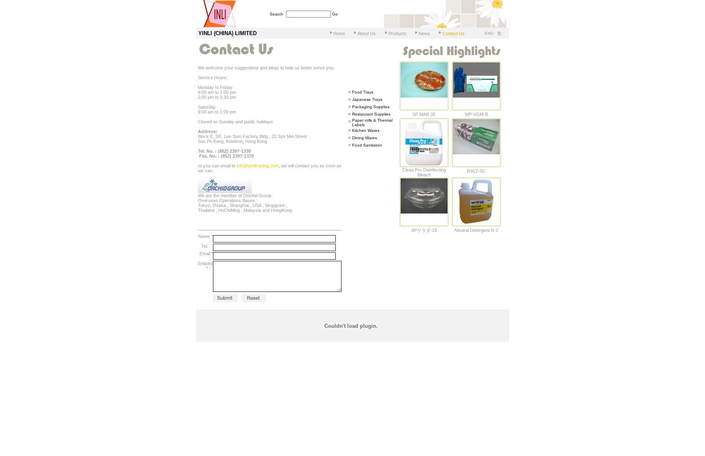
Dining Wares (364, 138)
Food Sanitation (367, 145)
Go (335, 14)
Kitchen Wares (365, 130)
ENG (490, 33)
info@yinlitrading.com (258, 165)
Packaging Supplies (371, 107)
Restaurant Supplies (371, 114)
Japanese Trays (367, 99)
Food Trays (362, 92)
